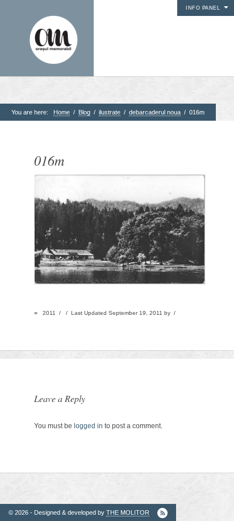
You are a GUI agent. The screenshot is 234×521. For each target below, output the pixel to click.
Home (61, 112)
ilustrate (109, 112)
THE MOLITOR (127, 512)
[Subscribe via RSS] (162, 513)
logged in (88, 426)
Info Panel (203, 8)
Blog (84, 112)
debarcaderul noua (155, 112)
